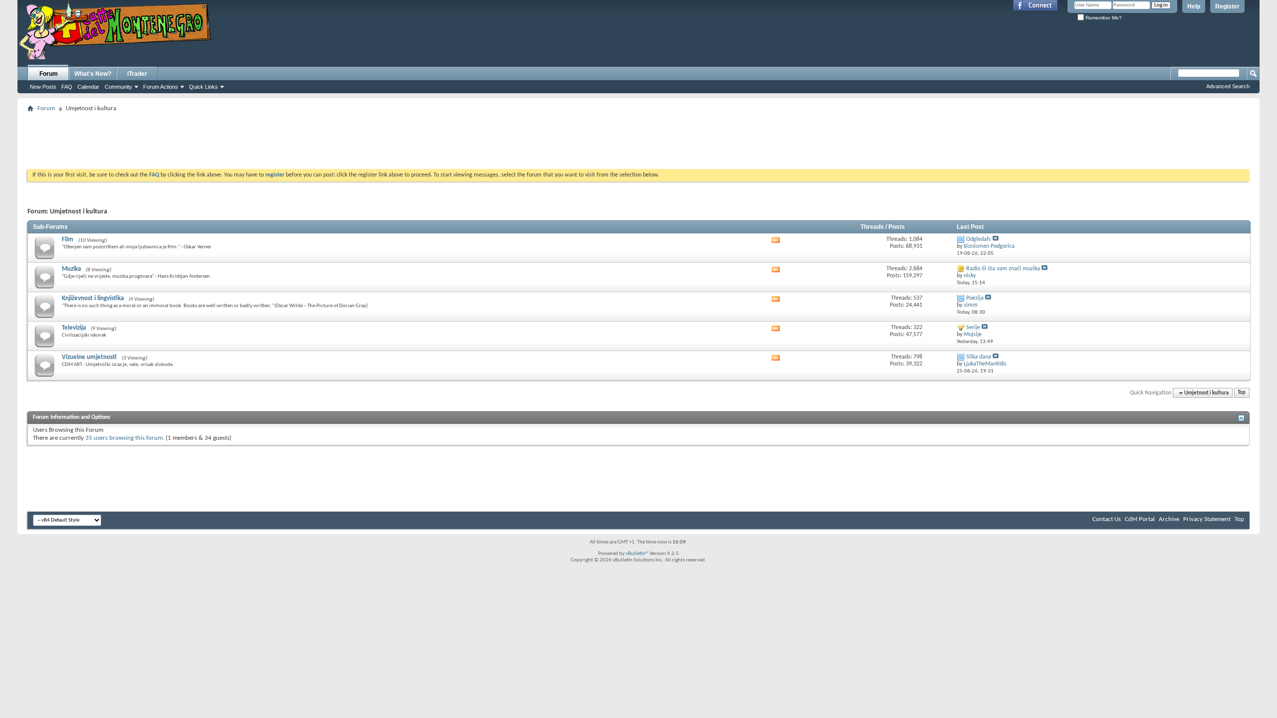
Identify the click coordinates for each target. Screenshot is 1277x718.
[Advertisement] (638, 137)
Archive (1169, 519)
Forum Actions (160, 87)
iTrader (137, 73)
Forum (48, 73)
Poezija (975, 298)
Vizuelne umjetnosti (89, 357)
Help (1193, 6)
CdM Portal (1140, 519)
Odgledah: (978, 239)
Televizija (74, 328)
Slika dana (978, 357)
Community (118, 87)
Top (1242, 393)
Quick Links (203, 87)
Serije (973, 328)
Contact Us (1106, 519)
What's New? (92, 73)
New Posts (43, 87)
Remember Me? (1103, 17)
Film (67, 239)
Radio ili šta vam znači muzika (1003, 269)
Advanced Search (1228, 86)
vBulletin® (637, 553)
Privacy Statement (1207, 519)
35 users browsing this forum (124, 438)
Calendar (88, 87)
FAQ (66, 87)
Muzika (71, 269)
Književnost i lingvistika (93, 298)
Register (1227, 6)
